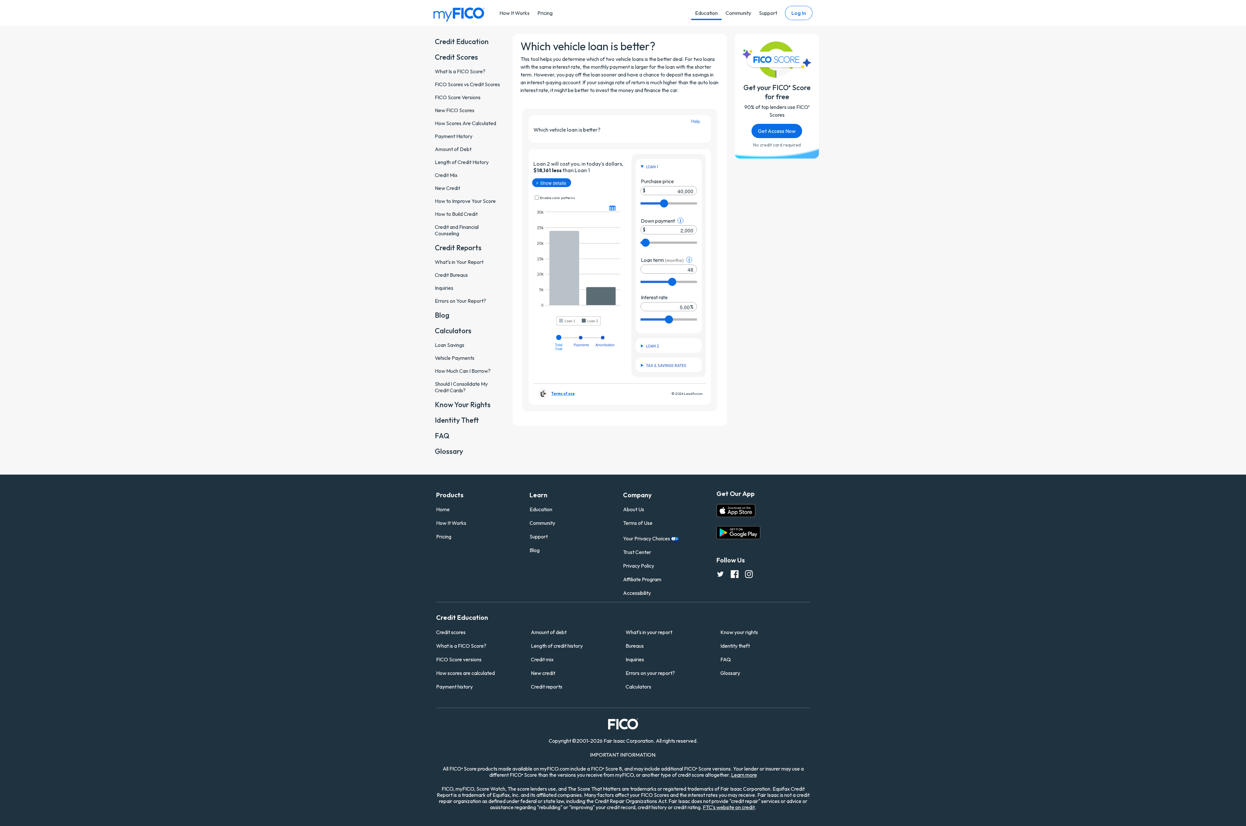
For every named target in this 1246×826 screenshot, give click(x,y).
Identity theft (735, 646)
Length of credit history (557, 646)
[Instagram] (749, 574)
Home (443, 509)
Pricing (545, 13)
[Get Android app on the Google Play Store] (738, 532)
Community (738, 13)
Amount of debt (549, 632)
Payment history (454, 686)
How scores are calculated (465, 673)
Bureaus (635, 646)
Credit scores (451, 632)
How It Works (514, 13)
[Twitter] (720, 574)
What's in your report (649, 632)
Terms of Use (638, 523)
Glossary (730, 673)
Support (768, 13)
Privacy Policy (638, 565)
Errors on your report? (650, 673)
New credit (543, 673)
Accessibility (637, 593)
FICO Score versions (459, 659)
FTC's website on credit (729, 807)
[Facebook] (734, 574)
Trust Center (637, 552)
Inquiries (635, 659)
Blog (535, 550)
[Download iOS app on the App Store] (736, 510)
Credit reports (546, 686)
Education (706, 13)
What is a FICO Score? (461, 646)
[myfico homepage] (459, 14)
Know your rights (739, 632)
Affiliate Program (642, 579)
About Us (633, 509)
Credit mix (542, 659)
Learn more (744, 775)
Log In (798, 13)
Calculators (638, 686)
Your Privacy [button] (647, 538)
